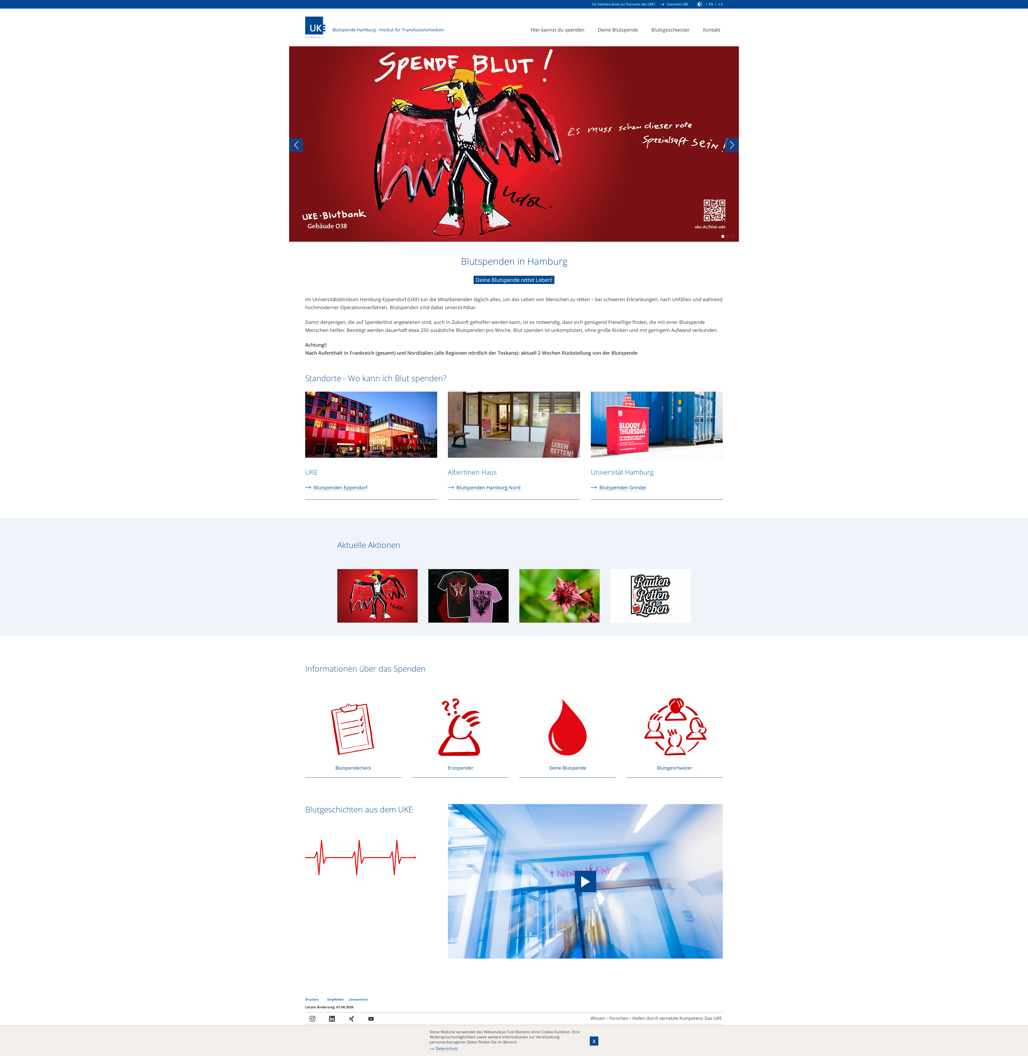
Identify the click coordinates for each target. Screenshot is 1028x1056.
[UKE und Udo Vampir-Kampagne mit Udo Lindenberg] (377, 598)
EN (711, 4)
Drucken (312, 999)
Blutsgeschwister (670, 30)
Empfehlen (336, 999)
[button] (296, 145)
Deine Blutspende (618, 30)
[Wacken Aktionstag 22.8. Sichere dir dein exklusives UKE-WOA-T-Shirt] (468, 598)
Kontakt (711, 30)
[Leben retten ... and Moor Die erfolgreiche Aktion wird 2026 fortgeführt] (559, 598)
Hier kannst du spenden (557, 30)
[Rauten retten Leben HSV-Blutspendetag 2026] (650, 598)
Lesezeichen (358, 999)
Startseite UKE (677, 4)
